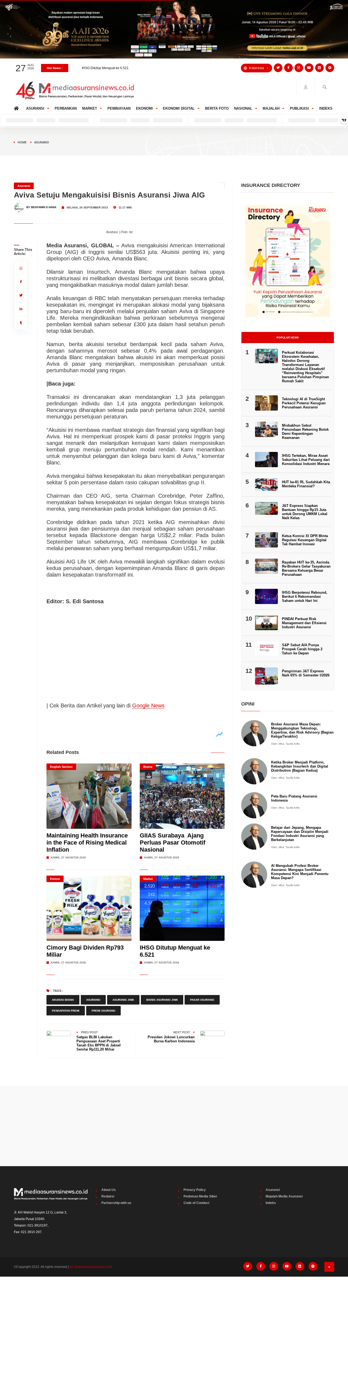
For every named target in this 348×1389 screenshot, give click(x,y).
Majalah (271, 108)
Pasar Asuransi (202, 999)
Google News (148, 706)
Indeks (326, 108)
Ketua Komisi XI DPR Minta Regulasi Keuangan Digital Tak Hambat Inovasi (305, 540)
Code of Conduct (196, 1203)
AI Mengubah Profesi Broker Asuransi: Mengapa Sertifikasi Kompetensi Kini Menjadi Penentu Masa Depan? (299, 872)
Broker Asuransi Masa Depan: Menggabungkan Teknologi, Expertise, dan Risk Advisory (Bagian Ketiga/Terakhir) (302, 730)
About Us (108, 1190)
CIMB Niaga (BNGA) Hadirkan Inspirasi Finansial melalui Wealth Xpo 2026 (137, 69)
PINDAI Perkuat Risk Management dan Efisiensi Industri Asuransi (304, 623)
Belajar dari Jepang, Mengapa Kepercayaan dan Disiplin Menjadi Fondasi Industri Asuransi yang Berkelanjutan (299, 834)
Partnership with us (116, 1203)
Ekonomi (144, 108)
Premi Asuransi (103, 1010)
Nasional (243, 108)
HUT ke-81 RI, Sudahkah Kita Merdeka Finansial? (306, 484)
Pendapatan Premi (65, 1010)
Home (17, 107)
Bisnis (147, 766)
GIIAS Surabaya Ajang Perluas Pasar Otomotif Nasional (172, 842)
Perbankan (66, 108)
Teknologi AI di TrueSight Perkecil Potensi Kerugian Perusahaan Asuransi (304, 403)
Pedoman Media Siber (200, 1196)
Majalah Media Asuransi (284, 1196)
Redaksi (107, 1196)
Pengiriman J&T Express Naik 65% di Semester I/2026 (306, 673)
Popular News (287, 337)
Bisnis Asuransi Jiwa (162, 999)
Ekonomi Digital (179, 108)
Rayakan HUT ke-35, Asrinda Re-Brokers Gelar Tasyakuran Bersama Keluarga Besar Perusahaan (306, 568)
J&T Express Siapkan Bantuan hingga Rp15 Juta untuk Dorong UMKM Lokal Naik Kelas (304, 512)
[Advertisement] (174, 1126)
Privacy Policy (195, 1190)
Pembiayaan (118, 108)
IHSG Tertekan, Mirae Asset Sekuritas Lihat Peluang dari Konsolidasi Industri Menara (306, 460)
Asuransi (35, 108)
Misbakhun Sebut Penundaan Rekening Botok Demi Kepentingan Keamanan (305, 431)
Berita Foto (217, 108)
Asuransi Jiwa (123, 999)
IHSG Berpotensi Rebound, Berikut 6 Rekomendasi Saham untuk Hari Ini (304, 596)
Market (89, 108)
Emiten (55, 878)
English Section (61, 766)
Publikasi (299, 108)
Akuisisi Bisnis (63, 999)
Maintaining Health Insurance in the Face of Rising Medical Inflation (87, 842)
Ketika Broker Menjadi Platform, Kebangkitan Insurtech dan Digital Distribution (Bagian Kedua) (299, 766)
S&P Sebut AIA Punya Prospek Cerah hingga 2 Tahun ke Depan (302, 649)
